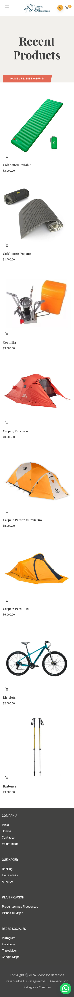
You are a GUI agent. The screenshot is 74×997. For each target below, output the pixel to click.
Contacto (8, 837)
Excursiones (10, 875)
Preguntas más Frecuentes (20, 906)
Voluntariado (10, 844)
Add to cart (6, 156)
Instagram (8, 938)
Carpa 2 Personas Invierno (22, 520)
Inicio (5, 825)
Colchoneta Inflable (17, 165)
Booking (7, 869)
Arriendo (7, 881)
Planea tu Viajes (12, 913)
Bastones (9, 786)
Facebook (8, 944)
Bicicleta (9, 697)
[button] (67, 8)
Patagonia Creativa (37, 987)
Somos (6, 831)
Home (14, 78)
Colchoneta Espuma (17, 254)
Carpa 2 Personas (16, 609)
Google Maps (11, 957)
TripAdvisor (9, 950)
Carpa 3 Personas (15, 431)
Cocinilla (9, 342)
